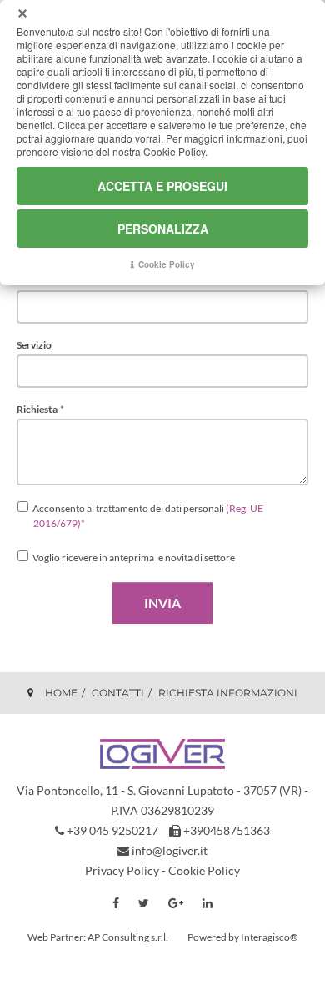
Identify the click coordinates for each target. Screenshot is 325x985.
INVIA (162, 603)
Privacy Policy (122, 870)
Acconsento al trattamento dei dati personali (147, 516)
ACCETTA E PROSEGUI (163, 186)
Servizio (34, 345)
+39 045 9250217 (112, 830)
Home (61, 692)
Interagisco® (269, 937)
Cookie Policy (204, 870)
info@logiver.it (170, 850)
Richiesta (40, 410)
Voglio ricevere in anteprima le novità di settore (133, 557)
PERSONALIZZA (163, 228)
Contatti (118, 692)
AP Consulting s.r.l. (128, 937)
